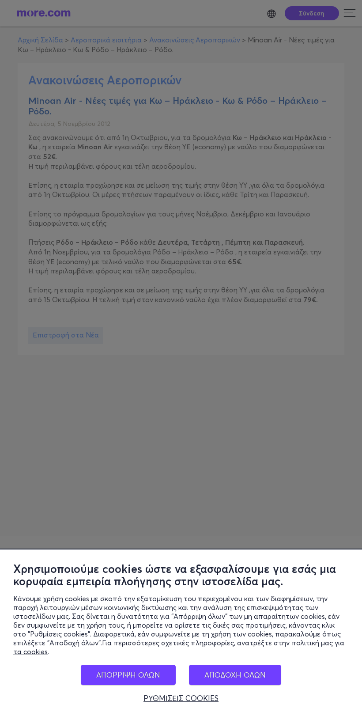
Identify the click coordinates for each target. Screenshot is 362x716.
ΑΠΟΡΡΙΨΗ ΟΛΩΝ (128, 674)
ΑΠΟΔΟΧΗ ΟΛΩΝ (235, 674)
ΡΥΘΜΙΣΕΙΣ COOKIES (181, 698)
